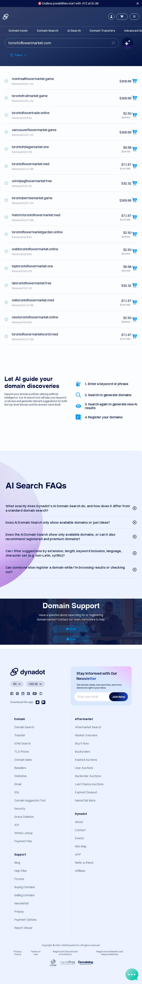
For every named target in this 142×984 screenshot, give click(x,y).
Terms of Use (35, 952)
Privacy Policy (17, 952)
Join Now (118, 697)
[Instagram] (17, 693)
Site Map (81, 846)
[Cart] (122, 17)
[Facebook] (11, 693)
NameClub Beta (85, 800)
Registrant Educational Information (65, 952)
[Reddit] (40, 693)
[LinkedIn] (22, 693)
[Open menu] (134, 17)
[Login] (111, 17)
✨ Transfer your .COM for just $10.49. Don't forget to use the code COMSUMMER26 (68, 3)
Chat (73, 639)
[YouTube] (35, 693)
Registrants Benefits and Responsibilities (109, 952)
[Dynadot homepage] (6, 17)
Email (73, 629)
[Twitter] (28, 693)
